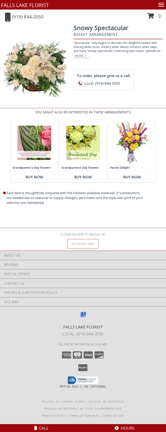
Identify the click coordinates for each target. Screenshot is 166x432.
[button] (154, 17)
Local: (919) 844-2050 (83, 334)
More (79, 56)
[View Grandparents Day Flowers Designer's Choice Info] (83, 142)
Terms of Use (113, 415)
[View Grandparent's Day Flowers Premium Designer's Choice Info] (34, 142)
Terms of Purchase (84, 415)
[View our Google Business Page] (83, 316)
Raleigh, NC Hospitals (106, 401)
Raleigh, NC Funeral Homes (63, 401)
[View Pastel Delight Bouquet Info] (132, 142)
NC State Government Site (101, 408)
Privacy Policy (53, 415)
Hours (126, 428)
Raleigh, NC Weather (60, 408)
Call (43, 428)
